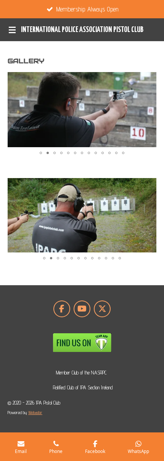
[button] (149, 79)
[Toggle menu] (12, 29)
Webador (35, 412)
